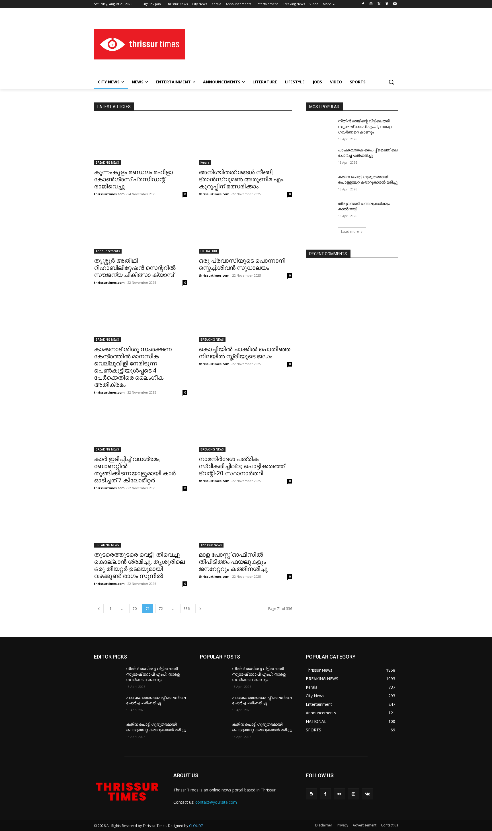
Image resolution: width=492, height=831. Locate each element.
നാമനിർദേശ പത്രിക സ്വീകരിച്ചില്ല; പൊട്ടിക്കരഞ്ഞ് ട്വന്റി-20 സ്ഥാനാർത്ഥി (241, 466)
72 (161, 608)
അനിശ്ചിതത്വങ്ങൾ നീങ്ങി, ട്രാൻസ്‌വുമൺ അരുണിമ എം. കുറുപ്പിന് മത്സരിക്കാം (241, 179)
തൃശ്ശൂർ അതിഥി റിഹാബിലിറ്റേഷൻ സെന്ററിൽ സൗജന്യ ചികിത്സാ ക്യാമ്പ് (134, 267)
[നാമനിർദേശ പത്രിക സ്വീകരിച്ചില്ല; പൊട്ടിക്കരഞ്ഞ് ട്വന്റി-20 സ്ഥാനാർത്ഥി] (245, 428)
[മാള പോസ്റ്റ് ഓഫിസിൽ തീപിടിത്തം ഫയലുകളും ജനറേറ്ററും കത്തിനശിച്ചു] (245, 524)
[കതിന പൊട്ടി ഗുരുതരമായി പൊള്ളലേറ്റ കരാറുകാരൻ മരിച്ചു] (319, 184)
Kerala (204, 162)
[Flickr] (339, 793)
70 (135, 608)
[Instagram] (371, 4)
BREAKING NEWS (107, 162)
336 (187, 608)
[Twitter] (379, 4)
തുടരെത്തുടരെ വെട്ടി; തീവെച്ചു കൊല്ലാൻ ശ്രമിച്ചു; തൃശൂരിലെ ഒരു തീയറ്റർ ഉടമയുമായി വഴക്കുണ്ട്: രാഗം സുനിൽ (139, 565)
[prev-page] (99, 608)
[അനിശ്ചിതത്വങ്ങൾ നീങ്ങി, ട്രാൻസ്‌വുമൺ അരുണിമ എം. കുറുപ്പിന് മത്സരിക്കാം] (245, 141)
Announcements (108, 251)
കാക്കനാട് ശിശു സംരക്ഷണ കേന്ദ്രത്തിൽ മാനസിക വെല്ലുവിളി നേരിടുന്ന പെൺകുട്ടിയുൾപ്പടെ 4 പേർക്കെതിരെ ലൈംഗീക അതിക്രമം (133, 367)
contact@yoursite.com (216, 802)
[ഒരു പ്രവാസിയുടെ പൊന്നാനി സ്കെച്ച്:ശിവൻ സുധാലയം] (245, 230)
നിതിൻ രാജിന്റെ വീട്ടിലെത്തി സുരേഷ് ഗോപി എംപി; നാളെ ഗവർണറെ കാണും (364, 126)
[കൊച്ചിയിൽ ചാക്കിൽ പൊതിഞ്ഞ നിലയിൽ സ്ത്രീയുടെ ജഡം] (245, 318)
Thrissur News (211, 545)
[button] (391, 82)
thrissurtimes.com (109, 194)
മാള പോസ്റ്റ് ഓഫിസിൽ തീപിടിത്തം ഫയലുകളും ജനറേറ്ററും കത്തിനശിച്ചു (233, 561)
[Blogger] (311, 793)
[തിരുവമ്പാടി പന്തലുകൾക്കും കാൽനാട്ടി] (319, 210)
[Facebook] (363, 4)
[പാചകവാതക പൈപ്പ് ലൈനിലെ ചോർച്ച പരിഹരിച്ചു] (319, 157)
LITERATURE (209, 251)
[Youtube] (394, 4)
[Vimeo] (387, 4)
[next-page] (200, 608)
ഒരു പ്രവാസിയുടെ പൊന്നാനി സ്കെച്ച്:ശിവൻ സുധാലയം (242, 264)
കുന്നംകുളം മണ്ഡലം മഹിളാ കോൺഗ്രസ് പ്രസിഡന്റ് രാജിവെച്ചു (133, 179)
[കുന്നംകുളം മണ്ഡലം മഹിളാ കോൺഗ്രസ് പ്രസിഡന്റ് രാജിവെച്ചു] (140, 141)
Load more (350, 231)
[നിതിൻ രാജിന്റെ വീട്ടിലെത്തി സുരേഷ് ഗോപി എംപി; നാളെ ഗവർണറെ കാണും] (319, 128)
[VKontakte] (367, 793)
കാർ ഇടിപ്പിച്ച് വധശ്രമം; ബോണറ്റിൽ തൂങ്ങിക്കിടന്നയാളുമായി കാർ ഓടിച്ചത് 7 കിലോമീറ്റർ (135, 470)
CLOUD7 (196, 825)
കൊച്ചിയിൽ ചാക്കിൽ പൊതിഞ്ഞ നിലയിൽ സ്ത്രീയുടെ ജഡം (244, 353)
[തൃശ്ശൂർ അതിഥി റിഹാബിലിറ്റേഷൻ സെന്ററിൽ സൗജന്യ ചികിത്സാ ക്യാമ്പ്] (140, 230)
